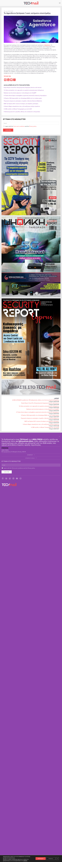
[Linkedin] (6, 478)
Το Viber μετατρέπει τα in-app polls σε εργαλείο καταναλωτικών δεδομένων (39, 406)
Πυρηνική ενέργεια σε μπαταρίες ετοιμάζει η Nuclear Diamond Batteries (40, 418)
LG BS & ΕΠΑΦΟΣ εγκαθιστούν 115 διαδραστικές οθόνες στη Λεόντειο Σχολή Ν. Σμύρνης (35, 400)
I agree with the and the (20, 126)
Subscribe (8, 130)
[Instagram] (13, 478)
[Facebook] (3, 478)
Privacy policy (32, 126)
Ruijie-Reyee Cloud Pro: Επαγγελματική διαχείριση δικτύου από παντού (40, 403)
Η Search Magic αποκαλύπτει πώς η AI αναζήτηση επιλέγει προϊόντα (41, 424)
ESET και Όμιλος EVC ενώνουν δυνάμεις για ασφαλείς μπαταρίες (41, 421)
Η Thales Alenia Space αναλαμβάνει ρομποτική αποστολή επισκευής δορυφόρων (37, 412)
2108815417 (30, 455)
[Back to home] (31, 3)
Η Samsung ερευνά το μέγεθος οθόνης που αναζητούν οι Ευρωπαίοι (22, 111)
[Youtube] (17, 478)
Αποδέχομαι (40, 858)
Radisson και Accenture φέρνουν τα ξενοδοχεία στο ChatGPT (42, 409)
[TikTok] (10, 478)
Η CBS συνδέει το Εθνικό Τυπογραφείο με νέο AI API (45, 427)
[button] (59, 3)
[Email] (20, 478)
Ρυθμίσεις (51, 858)
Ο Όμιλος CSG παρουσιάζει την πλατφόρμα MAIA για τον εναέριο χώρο (40, 415)
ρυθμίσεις (25, 860)
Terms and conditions (19, 126)
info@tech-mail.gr (30, 458)
